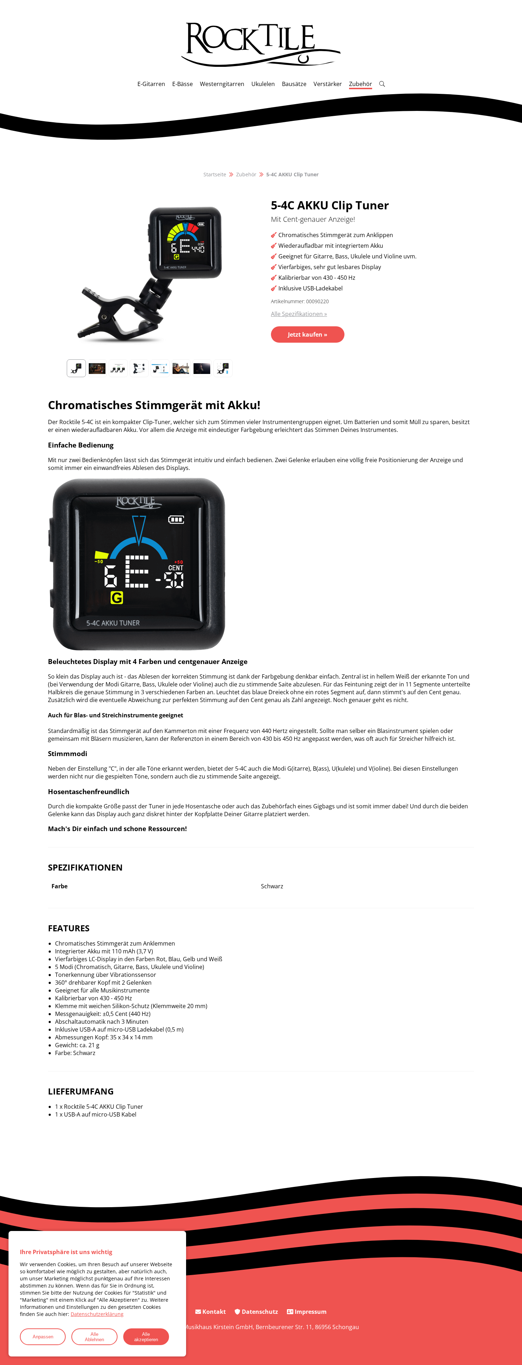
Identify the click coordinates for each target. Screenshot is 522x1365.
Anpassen (43, 1336)
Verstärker (328, 84)
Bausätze (294, 84)
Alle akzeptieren (146, 1337)
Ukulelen (263, 84)
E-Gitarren (151, 84)
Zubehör (360, 84)
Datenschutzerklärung (97, 1314)
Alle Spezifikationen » (299, 314)
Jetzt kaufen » (307, 334)
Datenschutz (259, 1312)
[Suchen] (382, 84)
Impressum (310, 1312)
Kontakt (213, 1312)
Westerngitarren (222, 84)
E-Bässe (182, 84)
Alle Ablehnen (94, 1337)
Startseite (214, 174)
